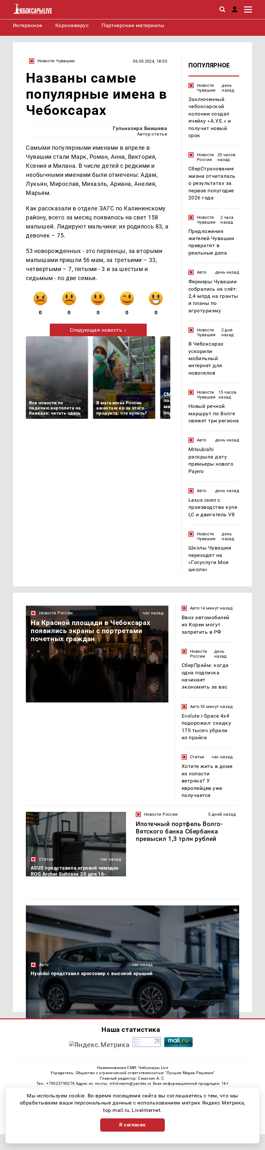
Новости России (205, 157)
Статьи (197, 756)
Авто (202, 272)
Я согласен (132, 1125)
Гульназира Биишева (140, 128)
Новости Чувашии (56, 60)
